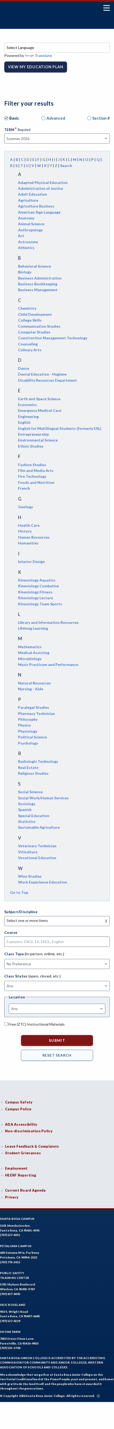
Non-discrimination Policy (28, 1131)
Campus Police (18, 1109)
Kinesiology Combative (38, 586)
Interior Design (31, 561)
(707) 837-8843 (10, 1294)
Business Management (38, 289)
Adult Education (32, 194)
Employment (16, 1168)
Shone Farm (10, 1331)
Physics (24, 725)
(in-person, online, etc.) (44, 954)
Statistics (27, 821)
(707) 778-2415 (10, 1262)
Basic (14, 118)
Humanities (28, 543)
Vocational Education (37, 857)
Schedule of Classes (35, 23)
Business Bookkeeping (37, 284)
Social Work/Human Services (43, 798)
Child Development (35, 314)
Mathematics (30, 646)
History (25, 531)
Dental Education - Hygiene (42, 374)
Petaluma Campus (16, 1246)
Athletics (26, 247)
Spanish (25, 809)
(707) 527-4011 (10, 1235)
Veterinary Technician (37, 846)
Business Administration (40, 278)
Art (21, 235)
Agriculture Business (36, 206)
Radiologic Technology (38, 761)
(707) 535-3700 (10, 1348)
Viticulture (27, 852)
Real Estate (28, 767)
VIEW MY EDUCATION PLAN (35, 67)
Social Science (30, 792)
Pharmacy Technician (36, 713)
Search (66, 165)
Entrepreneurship (33, 434)
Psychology (28, 743)
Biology (24, 272)
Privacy (11, 1197)
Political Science (32, 737)
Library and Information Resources (48, 622)
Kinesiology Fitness (35, 592)
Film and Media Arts (36, 470)
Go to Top (19, 892)
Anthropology (30, 230)
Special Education (33, 815)
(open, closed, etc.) (44, 976)
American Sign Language (39, 212)
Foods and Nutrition (36, 482)
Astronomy (28, 242)
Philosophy (27, 719)
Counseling (28, 344)
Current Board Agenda (25, 1190)
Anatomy (26, 218)
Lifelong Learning (33, 628)
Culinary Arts (29, 350)
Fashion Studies (32, 464)
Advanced (55, 118)
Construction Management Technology (52, 338)
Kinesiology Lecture (35, 598)
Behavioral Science (34, 266)
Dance (23, 368)
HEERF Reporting (20, 1175)
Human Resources (34, 537)
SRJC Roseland (13, 1304)
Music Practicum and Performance (48, 664)
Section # (101, 118)
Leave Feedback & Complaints (32, 1146)
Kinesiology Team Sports (40, 604)
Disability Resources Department (47, 380)
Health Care (29, 525)
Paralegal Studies (33, 707)
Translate (43, 55)
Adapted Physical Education (43, 182)
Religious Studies (33, 773)
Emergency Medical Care (39, 410)
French (24, 488)
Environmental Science (38, 440)
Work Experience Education (42, 882)
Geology (25, 506)
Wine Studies (30, 876)
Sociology (26, 803)
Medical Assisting (33, 652)
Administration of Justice (40, 188)
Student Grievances (23, 1153)
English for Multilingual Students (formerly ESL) (59, 428)
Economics (27, 404)
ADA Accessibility (21, 1124)
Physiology (27, 731)
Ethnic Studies (30, 446)
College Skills (30, 320)
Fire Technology (32, 476)
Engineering (28, 416)
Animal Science (31, 224)
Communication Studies (39, 326)
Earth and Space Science (39, 398)
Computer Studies (34, 332)
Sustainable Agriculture (39, 827)
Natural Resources (34, 683)
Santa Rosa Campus (17, 1218)
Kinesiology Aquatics (36, 580)
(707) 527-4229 (10, 1321)
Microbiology (29, 658)
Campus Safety (19, 1102)
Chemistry (27, 308)
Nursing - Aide (30, 689)
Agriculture (28, 200)
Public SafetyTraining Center (14, 1275)
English (24, 422)
